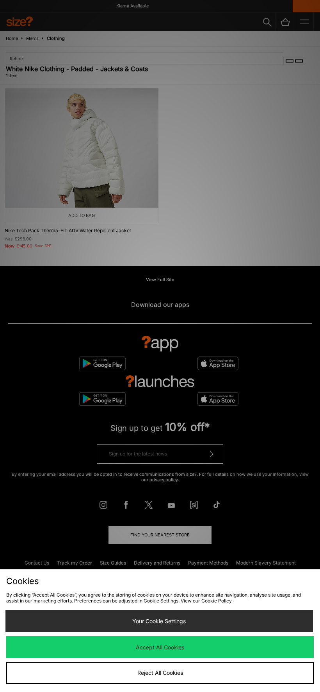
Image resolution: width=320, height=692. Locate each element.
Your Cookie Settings (159, 621)
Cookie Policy (216, 601)
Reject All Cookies (160, 672)
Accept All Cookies (160, 647)
